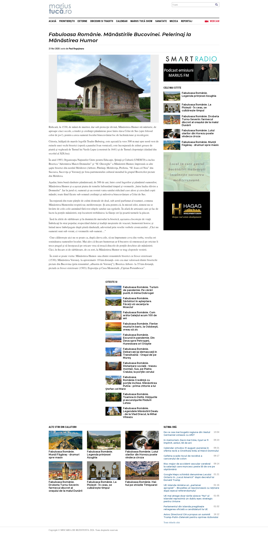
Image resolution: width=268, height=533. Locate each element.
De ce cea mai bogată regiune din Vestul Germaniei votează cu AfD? (187, 433)
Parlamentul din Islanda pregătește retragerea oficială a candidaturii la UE (186, 508)
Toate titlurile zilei (172, 522)
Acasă (52, 21)
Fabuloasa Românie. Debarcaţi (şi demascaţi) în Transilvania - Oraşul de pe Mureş (140, 353)
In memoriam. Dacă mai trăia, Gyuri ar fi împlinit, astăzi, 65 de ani (186, 441)
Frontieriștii (67, 21)
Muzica (174, 21)
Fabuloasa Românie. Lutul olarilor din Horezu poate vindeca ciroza (198, 133)
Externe (82, 21)
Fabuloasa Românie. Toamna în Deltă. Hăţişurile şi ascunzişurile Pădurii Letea (140, 398)
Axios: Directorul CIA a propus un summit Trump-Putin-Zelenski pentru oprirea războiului (191, 516)
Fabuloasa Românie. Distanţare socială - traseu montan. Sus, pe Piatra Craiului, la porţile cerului (140, 367)
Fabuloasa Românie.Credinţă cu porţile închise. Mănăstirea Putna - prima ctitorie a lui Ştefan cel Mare (131, 383)
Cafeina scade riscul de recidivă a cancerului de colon (183, 457)
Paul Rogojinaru (76, 48)
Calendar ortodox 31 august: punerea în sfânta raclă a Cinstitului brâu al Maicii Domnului (191, 449)
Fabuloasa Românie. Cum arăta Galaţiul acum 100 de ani (140, 315)
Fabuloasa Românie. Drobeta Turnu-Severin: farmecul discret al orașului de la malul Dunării (200, 121)
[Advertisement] (75, 300)
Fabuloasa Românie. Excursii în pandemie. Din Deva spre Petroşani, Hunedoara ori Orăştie (139, 339)
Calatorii (70, 427)
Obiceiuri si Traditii (101, 21)
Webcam (214, 21)
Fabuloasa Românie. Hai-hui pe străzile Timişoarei (141, 483)
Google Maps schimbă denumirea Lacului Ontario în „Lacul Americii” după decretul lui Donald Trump (189, 477)
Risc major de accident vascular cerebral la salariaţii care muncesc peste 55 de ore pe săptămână (189, 466)
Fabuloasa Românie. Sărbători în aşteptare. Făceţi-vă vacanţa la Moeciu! (137, 303)
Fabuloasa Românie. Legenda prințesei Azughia (199, 94)
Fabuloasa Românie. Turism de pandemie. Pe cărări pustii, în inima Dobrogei (140, 290)
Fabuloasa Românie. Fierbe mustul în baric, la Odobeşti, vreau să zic (140, 326)
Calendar (121, 21)
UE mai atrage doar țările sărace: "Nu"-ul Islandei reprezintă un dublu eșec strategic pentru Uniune (188, 498)
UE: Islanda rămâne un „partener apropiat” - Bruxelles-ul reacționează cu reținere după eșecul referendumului (191, 488)
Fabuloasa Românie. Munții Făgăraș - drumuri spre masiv (200, 143)
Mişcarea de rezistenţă (77, 8)
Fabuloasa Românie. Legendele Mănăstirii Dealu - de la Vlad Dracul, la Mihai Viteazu (140, 413)
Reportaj (186, 21)
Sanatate (161, 21)
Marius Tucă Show (141, 21)
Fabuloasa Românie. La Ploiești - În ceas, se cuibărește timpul (196, 107)
